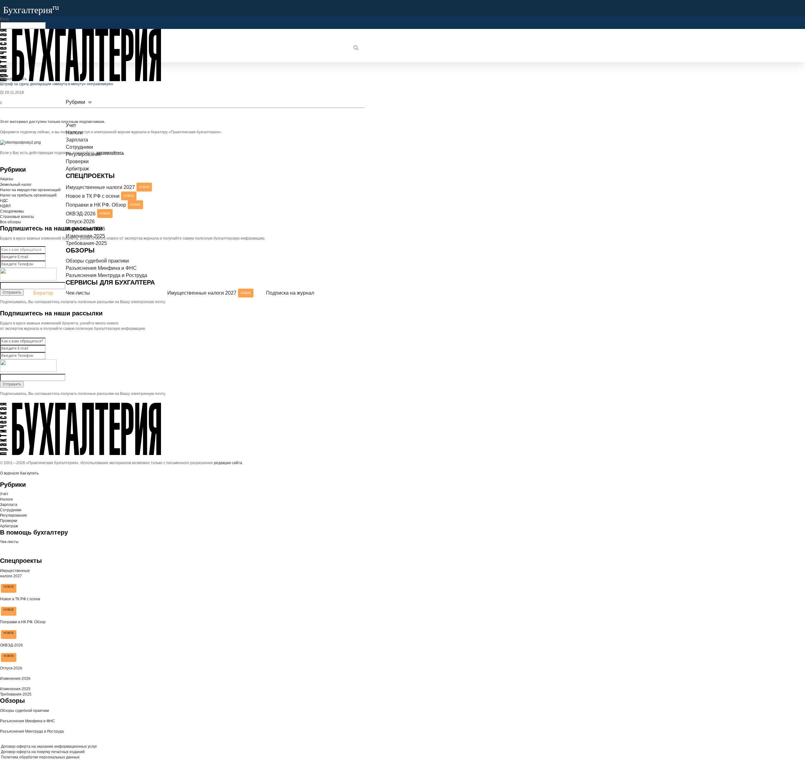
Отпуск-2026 (80, 221)
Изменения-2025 (85, 236)
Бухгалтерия (31, 10)
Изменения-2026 (85, 228)
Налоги (74, 132)
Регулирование (84, 154)
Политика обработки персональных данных (40, 757)
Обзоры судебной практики (97, 261)
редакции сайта (228, 463)
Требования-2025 (86, 243)
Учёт (4, 494)
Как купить (29, 473)
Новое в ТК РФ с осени (100, 196)
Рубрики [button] (75, 102)
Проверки (77, 161)
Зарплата (77, 139)
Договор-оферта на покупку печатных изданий (42, 752)
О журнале (9, 473)
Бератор (43, 293)
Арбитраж (77, 168)
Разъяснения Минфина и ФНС (101, 268)
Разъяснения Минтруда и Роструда (106, 275)
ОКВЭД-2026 (88, 213)
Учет (71, 125)
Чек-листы (78, 293)
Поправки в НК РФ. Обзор (103, 205)
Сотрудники (79, 147)
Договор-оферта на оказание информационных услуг (48, 746)
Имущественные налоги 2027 (107, 187)
